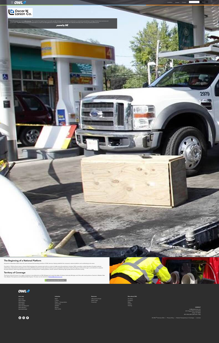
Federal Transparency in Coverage (185, 317)
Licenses (198, 317)
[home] (19, 2)
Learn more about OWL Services (55, 280)
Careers (177, 2)
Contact (184, 2)
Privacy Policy (170, 317)
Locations (169, 2)
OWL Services (27, 21)
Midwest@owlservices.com (55, 276)
